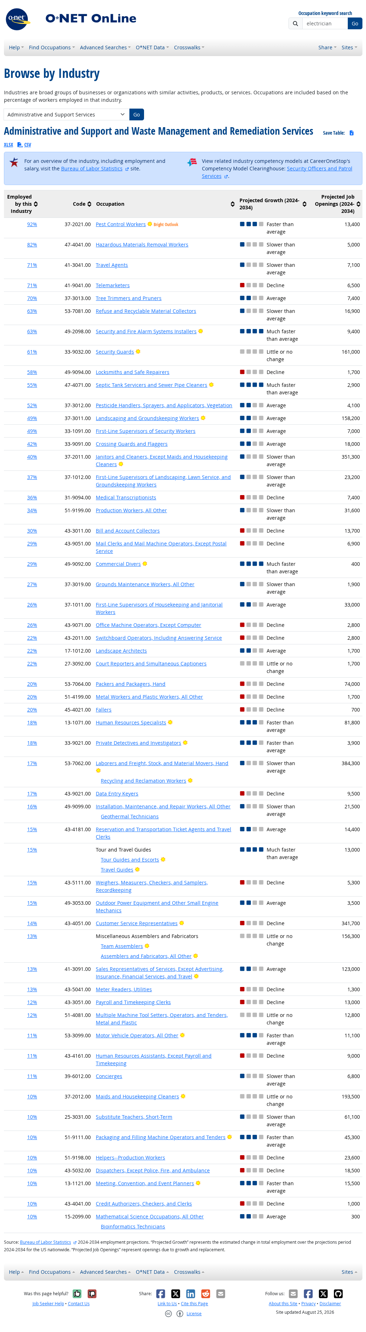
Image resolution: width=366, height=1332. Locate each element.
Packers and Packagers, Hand (130, 683)
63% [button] (32, 311)
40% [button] (32, 456)
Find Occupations (50, 47)
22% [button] (32, 637)
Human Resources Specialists (131, 722)
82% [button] (32, 244)
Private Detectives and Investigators (138, 742)
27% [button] (32, 584)
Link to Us (167, 1304)
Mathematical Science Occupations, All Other (150, 1216)
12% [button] (32, 1002)
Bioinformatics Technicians (133, 1226)
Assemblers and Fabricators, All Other (146, 956)
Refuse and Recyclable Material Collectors (146, 311)
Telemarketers (113, 285)
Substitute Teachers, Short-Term (134, 1116)
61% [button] (32, 351)
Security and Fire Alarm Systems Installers (146, 331)
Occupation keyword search (325, 13)
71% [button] (32, 264)
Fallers (104, 709)
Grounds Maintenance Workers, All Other (145, 584)
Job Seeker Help (48, 1304)
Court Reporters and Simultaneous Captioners (151, 663)
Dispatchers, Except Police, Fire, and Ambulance (153, 1170)
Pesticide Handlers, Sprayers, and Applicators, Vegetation (164, 405)
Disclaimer (330, 1304)
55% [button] (32, 384)
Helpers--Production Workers (130, 1157)
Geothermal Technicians (130, 816)
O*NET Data (150, 47)
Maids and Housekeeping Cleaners (137, 1096)
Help (14, 47)
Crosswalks (187, 47)
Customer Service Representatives (137, 923)
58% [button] (32, 372)
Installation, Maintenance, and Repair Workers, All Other (163, 806)
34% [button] (32, 510)
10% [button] (32, 1096)
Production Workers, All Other (131, 510)
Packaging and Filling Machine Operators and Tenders (161, 1137)
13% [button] (32, 936)
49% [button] (32, 418)
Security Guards (115, 351)
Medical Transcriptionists (126, 497)
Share (325, 47)
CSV (27, 144)
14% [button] (32, 923)
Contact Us (79, 1304)
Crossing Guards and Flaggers (132, 443)
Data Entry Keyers (117, 793)
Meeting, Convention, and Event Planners (145, 1183)
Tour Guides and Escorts (130, 859)
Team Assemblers (122, 946)
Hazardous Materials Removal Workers (142, 244)
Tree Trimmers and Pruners (129, 298)
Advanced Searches (103, 47)
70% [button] (32, 298)
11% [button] (32, 1035)
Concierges (109, 1076)
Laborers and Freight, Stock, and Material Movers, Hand (162, 763)
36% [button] (32, 497)
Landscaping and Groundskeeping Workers (147, 418)
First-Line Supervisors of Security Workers (146, 431)
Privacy (308, 1304)
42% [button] (32, 443)
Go (355, 23)
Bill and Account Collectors (128, 530)
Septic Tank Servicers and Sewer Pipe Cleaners (151, 384)
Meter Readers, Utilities (124, 989)
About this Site (283, 1304)
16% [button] (32, 806)
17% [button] (32, 763)
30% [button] (32, 530)
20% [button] (32, 683)
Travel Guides (117, 869)
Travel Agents (112, 264)
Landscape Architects (121, 650)
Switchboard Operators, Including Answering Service (159, 637)
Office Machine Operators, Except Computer (148, 625)
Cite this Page (194, 1304)
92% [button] (32, 224)
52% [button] (32, 405)
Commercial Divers (118, 563)
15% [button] (32, 829)
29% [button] (32, 543)
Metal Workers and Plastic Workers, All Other (149, 696)
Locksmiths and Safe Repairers (132, 372)
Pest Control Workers (121, 224)
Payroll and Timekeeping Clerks (133, 1002)
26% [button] (32, 604)
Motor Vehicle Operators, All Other (137, 1035)
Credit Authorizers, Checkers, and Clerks (144, 1203)
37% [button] (32, 477)
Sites (347, 47)
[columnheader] (22, 204)
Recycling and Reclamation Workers (143, 780)
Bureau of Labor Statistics (92, 168)
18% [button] (32, 722)
